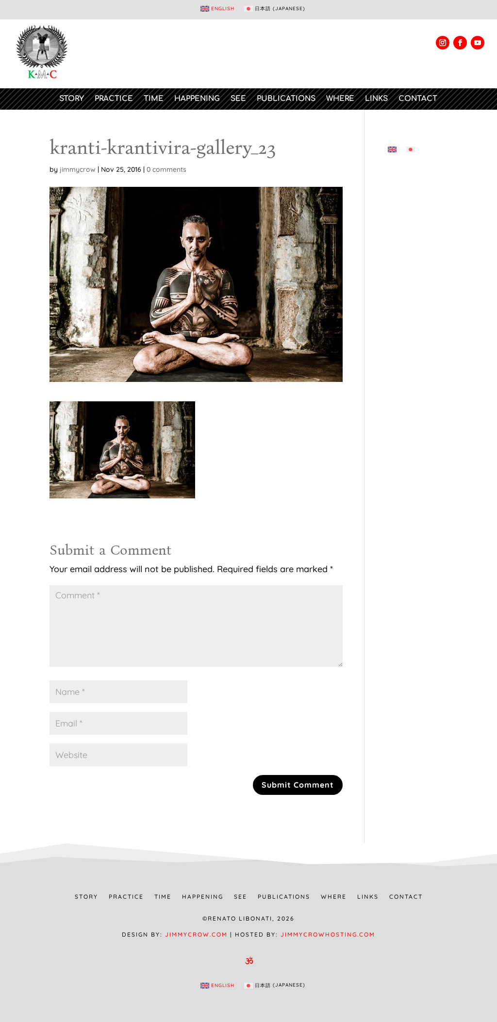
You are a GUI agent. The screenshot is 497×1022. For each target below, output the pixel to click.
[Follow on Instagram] (442, 42)
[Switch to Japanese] (410, 149)
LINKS (376, 99)
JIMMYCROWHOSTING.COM (328, 934)
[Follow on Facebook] (460, 42)
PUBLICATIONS (286, 99)
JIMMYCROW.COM (196, 934)
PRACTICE (114, 99)
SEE (238, 99)
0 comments (166, 169)
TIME (154, 99)
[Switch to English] (392, 149)
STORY (71, 99)
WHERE (340, 99)
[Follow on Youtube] (477, 42)
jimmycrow (78, 169)
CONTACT (417, 99)
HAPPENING (197, 99)
